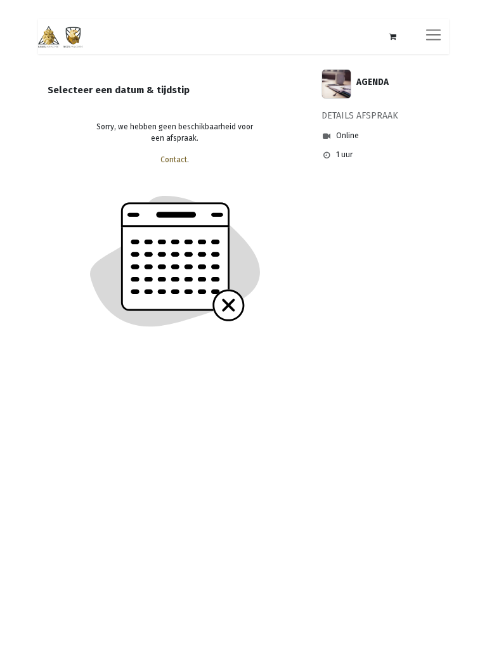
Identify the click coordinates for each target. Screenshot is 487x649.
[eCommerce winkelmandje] (392, 37)
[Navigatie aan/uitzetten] (433, 36)
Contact (173, 159)
